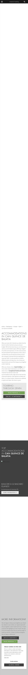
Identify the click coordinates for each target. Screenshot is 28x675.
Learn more (6, 657)
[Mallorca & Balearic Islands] (13, 471)
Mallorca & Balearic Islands (12, 485)
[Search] (24, 1)
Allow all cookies (14, 664)
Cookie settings (14, 661)
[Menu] (2, 1)
